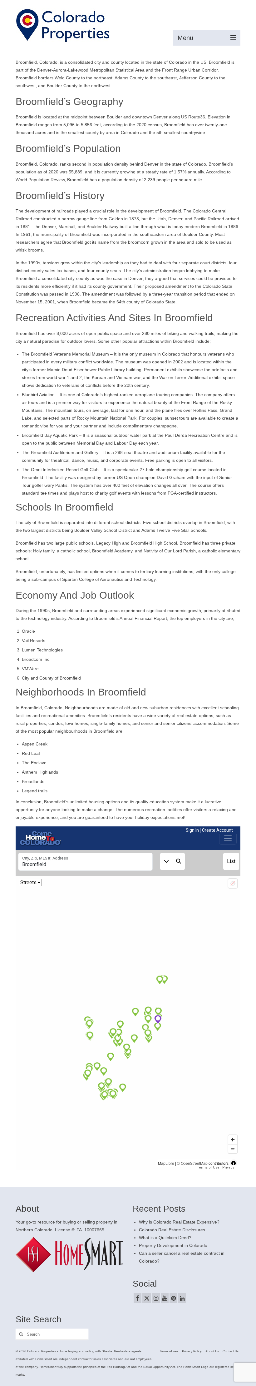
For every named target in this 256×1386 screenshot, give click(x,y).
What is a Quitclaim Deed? (165, 1237)
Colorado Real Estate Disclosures (172, 1229)
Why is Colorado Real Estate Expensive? (179, 1221)
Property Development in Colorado (173, 1245)
